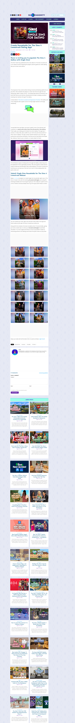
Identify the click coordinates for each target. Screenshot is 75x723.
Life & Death (39, 621)
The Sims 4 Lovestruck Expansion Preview (29, 99)
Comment (12, 377)
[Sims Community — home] (36, 15)
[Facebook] (11, 15)
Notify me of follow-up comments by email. (19, 390)
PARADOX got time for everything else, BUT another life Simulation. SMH (57, 49)
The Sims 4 (34, 344)
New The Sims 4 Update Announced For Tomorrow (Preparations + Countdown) (39, 536)
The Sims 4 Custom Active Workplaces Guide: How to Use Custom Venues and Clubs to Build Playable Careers (39, 684)
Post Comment (14, 392)
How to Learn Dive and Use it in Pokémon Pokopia (19, 623)
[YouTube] (20, 15)
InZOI (39, 650)
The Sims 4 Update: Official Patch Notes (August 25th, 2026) (19, 477)
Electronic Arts (19, 592)
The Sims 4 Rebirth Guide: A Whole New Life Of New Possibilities (39, 624)
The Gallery (28, 344)
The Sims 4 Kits (19, 444)
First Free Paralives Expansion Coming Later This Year (39, 476)
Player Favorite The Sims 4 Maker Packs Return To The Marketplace (39, 506)
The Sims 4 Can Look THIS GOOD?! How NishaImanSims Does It (19, 712)
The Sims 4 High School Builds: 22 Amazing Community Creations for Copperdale (19, 418)
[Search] (64, 15)
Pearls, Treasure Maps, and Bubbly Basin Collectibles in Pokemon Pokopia (19, 565)
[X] (14, 15)
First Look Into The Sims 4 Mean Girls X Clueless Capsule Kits (19, 446)
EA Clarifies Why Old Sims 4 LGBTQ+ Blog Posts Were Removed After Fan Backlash (19, 595)
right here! (42, 339)
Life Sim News (39, 415)
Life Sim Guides (19, 503)
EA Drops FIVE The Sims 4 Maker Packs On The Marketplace (19, 682)
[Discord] (16, 15)
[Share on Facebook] (12, 54)
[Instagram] (12, 15)
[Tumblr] (18, 15)
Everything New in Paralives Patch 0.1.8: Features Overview (19, 505)
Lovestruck (13, 51)
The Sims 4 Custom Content (39, 592)
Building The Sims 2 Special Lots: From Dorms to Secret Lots (39, 565)
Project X (19, 650)
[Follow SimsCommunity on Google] (20, 54)
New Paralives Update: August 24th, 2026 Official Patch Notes (19, 535)
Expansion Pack (17, 344)
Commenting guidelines (43, 372)
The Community (19, 709)
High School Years (19, 415)
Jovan (28, 49)
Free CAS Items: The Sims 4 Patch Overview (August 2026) (39, 446)
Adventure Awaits (39, 680)
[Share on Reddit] (19, 54)
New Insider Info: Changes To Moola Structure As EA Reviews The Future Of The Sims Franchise (19, 654)
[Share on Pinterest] (16, 54)
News (19, 474)
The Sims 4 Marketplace (39, 503)
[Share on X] (14, 54)
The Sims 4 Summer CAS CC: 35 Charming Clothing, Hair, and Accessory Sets (39, 595)
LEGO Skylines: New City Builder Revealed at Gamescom (39, 417)
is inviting (16, 178)
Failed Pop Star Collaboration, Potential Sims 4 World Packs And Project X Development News (39, 713)
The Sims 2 (39, 562)
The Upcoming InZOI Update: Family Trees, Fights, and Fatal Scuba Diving (39, 654)
